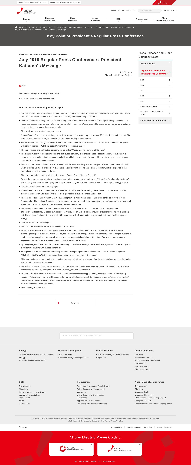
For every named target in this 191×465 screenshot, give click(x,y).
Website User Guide (164, 427)
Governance (24, 404)
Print (24, 86)
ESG (118, 19)
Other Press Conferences (153, 120)
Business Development (69, 350)
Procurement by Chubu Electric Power (93, 386)
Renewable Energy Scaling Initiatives (74, 357)
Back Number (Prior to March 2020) (151, 113)
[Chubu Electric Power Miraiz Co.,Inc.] (65, 2)
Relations (95, 19)
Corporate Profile (142, 392)
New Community (65, 355)
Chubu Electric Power (164, 19)
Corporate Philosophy (144, 395)
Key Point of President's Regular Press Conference (154, 72)
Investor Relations (144, 350)
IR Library (139, 355)
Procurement (141, 19)
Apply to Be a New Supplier (88, 401)
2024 (142, 85)
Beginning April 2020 (148, 106)
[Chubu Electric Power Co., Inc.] (95, 437)
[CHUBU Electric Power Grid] (71, 449)
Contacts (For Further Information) (92, 404)
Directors (139, 389)
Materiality (23, 389)
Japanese (171, 10)
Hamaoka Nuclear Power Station (33, 360)
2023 (142, 91)
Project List (101, 357)
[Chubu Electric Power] (26, 10)
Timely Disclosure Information (147, 360)
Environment (24, 398)
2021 (142, 101)
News (117, 10)
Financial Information (144, 357)
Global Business (104, 350)
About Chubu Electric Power (42, 27)
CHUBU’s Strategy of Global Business (112, 355)
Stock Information (142, 366)
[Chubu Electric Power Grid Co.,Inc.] (32, 2)
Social (21, 401)
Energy (26, 19)
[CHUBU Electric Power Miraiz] (119, 448)
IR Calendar (140, 363)
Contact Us (130, 10)
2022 (142, 96)
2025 (142, 80)
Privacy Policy (116, 427)
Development (49, 19)
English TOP (22, 27)
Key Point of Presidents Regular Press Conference (112, 27)
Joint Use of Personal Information (139, 427)
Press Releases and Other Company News (73, 27)
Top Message (25, 386)
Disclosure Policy (142, 369)
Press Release (147, 64)
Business (72, 19)
